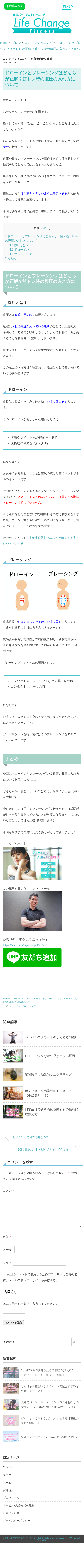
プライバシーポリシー (16, 1520)
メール (8, 1249)
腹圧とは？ (19, 245)
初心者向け (38, 58)
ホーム (7, 1482)
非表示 (45, 228)
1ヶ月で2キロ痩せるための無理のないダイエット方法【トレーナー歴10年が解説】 (50, 1372)
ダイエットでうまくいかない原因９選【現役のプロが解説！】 (50, 1421)
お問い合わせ (11, 1513)
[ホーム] (32, 849)
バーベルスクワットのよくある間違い (51, 1037)
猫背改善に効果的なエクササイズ (48, 1074)
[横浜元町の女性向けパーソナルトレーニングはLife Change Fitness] (42, 15)
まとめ (10, 258)
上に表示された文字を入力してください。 (31, 1303)
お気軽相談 (14, 6)
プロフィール (11, 1497)
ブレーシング (21, 254)
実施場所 (8, 1490)
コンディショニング (16, 58)
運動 (50, 58)
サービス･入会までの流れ (18, 1505)
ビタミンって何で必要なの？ (30, 1137)
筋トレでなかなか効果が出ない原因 (50, 1056)
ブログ (7, 1474)
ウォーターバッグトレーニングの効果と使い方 (50, 1436)
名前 (7, 1236)
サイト (7, 1262)
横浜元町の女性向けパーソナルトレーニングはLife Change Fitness (35, 1538)
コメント (9, 1190)
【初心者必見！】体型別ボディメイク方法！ (43, 1149)
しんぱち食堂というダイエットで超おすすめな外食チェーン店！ (50, 1388)
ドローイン (19, 249)
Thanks (7, 1467)
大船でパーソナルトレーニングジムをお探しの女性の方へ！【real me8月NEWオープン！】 (50, 1404)
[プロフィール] (32, 894)
